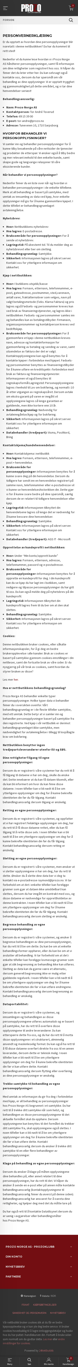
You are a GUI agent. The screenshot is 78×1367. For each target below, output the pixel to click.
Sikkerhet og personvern (29, 1313)
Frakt (25, 1304)
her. (16, 679)
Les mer (47, 1339)
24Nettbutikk (46, 1350)
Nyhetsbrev (58, 1313)
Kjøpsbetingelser (45, 1304)
